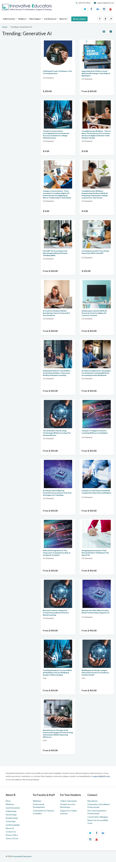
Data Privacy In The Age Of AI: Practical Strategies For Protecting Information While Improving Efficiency (58, 733)
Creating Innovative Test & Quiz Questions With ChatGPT (95, 252)
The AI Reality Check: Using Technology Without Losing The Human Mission (57, 433)
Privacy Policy (12, 835)
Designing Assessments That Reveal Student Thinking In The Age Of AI (95, 552)
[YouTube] (110, 9)
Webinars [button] (22, 20)
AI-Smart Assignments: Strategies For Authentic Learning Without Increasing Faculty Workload (96, 373)
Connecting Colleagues (97, 817)
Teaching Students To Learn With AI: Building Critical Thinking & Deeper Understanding (57, 672)
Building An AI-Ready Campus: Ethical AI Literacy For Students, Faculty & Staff (95, 672)
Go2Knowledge (13, 825)
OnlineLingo (11, 811)
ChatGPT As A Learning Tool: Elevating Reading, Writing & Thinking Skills (55, 253)
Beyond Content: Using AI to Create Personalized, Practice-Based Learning (56, 612)
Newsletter (92, 801)
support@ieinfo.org (101, 776)
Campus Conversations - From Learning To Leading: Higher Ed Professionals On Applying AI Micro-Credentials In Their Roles (57, 194)
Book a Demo (79, 19)
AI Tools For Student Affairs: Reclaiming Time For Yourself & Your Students (56, 313)
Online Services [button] (9, 20)
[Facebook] (91, 9)
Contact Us (11, 831)
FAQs (8, 801)
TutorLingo (11, 821)
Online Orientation (68, 801)
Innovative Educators (22, 856)
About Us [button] (63, 20)
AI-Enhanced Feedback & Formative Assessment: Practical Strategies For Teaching (57, 493)
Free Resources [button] (50, 20)
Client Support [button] (35, 20)
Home (4, 27)
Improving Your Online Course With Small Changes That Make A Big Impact (96, 73)
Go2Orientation (13, 808)
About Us (10, 828)
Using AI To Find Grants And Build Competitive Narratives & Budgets (96, 492)
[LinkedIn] (97, 9)
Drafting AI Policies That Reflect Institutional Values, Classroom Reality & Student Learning (57, 373)
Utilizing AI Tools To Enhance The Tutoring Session (57, 72)
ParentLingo (11, 814)
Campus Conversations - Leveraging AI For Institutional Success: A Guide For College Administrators (56, 134)
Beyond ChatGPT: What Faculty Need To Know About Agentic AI (95, 611)
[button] (100, 18)
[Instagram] (104, 9)
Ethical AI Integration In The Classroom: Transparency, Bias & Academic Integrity (56, 552)
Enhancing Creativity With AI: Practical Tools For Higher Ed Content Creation (94, 313)
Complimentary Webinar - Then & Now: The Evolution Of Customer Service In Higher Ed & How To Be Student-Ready (96, 134)
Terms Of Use (12, 838)
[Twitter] (85, 9)
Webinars (10, 804)
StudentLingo (12, 818)
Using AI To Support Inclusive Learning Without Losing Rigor (95, 432)
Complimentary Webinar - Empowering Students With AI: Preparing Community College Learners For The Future (95, 194)
